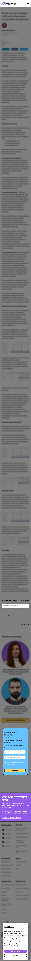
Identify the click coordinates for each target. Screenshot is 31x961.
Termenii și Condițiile (15, 488)
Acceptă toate (15, 951)
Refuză (15, 955)
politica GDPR (9, 490)
